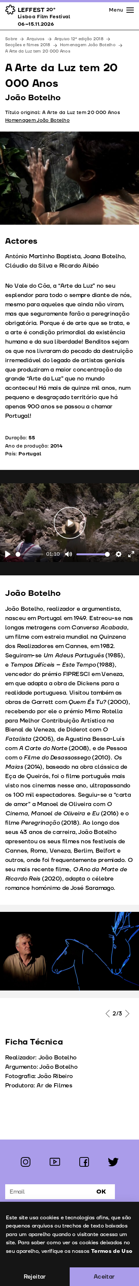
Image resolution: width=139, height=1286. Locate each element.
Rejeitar (35, 1277)
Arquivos (35, 39)
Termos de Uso (112, 1251)
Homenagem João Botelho (88, 45)
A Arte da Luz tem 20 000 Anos (37, 51)
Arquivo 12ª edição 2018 (78, 39)
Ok (101, 1192)
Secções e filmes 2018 (27, 45)
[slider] (29, 554)
